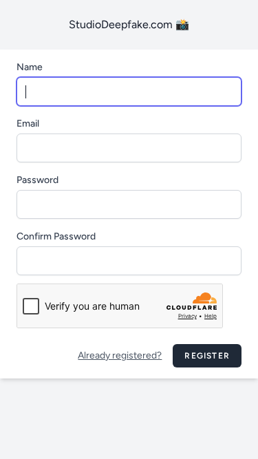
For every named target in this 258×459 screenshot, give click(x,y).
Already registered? (120, 355)
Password (37, 180)
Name (30, 67)
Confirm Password (56, 236)
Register (207, 356)
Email (28, 123)
